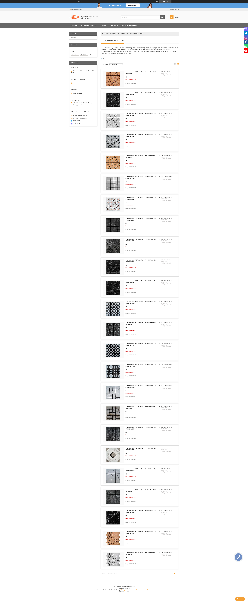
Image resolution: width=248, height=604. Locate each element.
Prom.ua (133, 586)
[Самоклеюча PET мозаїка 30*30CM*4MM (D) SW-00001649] (113, 183)
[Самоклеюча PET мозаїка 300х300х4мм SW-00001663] (113, 559)
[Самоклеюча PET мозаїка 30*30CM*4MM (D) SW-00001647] (113, 100)
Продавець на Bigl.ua (124, 588)
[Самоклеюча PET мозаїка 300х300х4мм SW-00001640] (113, 79)
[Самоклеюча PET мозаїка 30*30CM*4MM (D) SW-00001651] (113, 267)
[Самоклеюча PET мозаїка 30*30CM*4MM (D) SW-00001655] (113, 392)
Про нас (104, 25)
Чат (241, 599)
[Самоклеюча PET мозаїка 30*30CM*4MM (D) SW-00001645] (113, 288)
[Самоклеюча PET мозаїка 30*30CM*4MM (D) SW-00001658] (113, 455)
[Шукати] (162, 17)
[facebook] (101, 58)
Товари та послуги (88, 25)
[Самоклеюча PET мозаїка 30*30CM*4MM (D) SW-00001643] (113, 204)
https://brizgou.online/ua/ (80, 115)
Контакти (114, 25)
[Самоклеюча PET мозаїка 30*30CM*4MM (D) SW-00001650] (113, 225)
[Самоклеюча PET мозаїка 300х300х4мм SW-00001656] (113, 413)
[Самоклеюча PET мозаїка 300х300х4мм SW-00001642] (113, 162)
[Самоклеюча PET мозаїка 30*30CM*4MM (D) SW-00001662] (113, 538)
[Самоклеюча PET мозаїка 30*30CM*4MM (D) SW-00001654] (113, 371)
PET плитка (121, 33)
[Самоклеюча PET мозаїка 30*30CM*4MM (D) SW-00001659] (113, 476)
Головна (74, 25)
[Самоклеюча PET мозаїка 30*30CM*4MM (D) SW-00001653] (113, 350)
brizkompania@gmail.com (80, 118)
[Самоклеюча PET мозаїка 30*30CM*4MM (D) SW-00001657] (113, 434)
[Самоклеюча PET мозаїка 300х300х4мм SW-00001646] (113, 329)
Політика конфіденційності (143, 590)
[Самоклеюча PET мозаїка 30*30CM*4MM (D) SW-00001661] (113, 517)
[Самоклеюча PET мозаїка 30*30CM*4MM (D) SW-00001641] (113, 120)
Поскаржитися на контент (128, 590)
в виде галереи (175, 64)
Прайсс (73, 37)
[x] (103, 58)
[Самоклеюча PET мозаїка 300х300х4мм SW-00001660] (113, 497)
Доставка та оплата (129, 25)
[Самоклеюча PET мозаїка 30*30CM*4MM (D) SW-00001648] (113, 141)
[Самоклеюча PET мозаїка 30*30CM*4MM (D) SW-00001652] (113, 309)
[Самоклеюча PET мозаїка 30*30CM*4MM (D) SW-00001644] (113, 246)
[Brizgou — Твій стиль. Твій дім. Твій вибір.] (74, 20)
